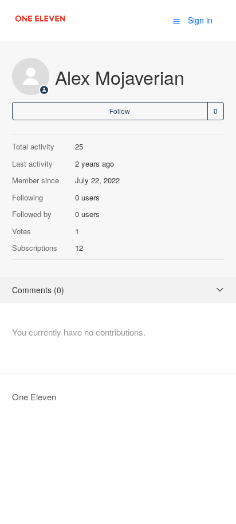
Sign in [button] (200, 20)
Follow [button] (119, 111)
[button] (176, 21)
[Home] (40, 25)
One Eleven (34, 397)
